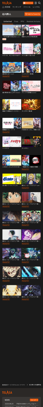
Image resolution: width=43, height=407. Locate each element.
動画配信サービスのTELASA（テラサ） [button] (14, 385)
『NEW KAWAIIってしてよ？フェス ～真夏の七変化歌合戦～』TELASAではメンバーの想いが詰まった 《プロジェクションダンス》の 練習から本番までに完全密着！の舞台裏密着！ (27, 404)
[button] (28, 3)
